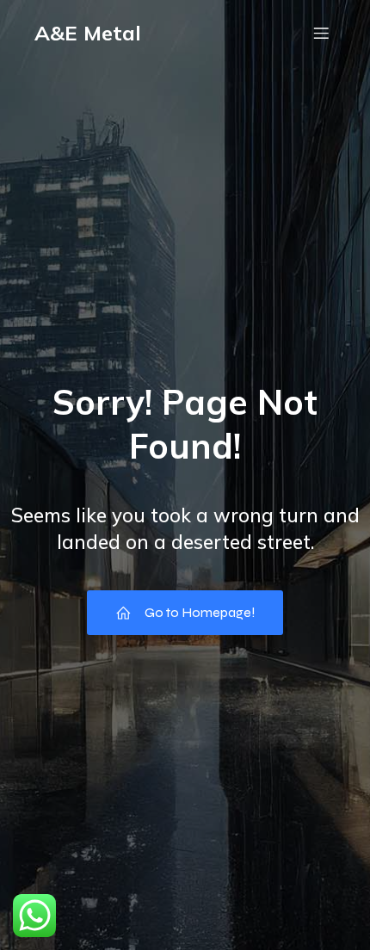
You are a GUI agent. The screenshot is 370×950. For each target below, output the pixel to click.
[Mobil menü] (321, 32)
